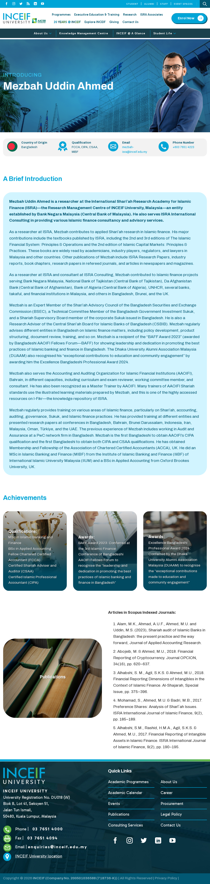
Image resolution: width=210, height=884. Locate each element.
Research (130, 14)
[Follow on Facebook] (6, 4)
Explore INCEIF (95, 22)
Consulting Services (125, 825)
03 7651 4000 (47, 829)
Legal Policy (171, 814)
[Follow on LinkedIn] (35, 4)
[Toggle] (50, 33)
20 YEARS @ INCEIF (67, 22)
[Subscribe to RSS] (28, 4)
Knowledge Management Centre (83, 33)
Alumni (149, 3)
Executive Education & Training (96, 14)
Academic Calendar (125, 792)
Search (205, 4)
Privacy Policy (166, 878)
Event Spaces (183, 3)
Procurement (172, 803)
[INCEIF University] (24, 18)
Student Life (162, 33)
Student (132, 3)
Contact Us (130, 22)
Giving (114, 22)
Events (114, 803)
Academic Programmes (128, 781)
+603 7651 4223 (183, 147)
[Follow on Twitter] (21, 4)
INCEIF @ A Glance (130, 33)
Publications (118, 814)
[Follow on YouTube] (42, 4)
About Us (41, 33)
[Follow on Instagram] (13, 4)
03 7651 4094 (42, 838)
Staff (164, 3)
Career (167, 792)
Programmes (61, 14)
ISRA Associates (151, 14)
